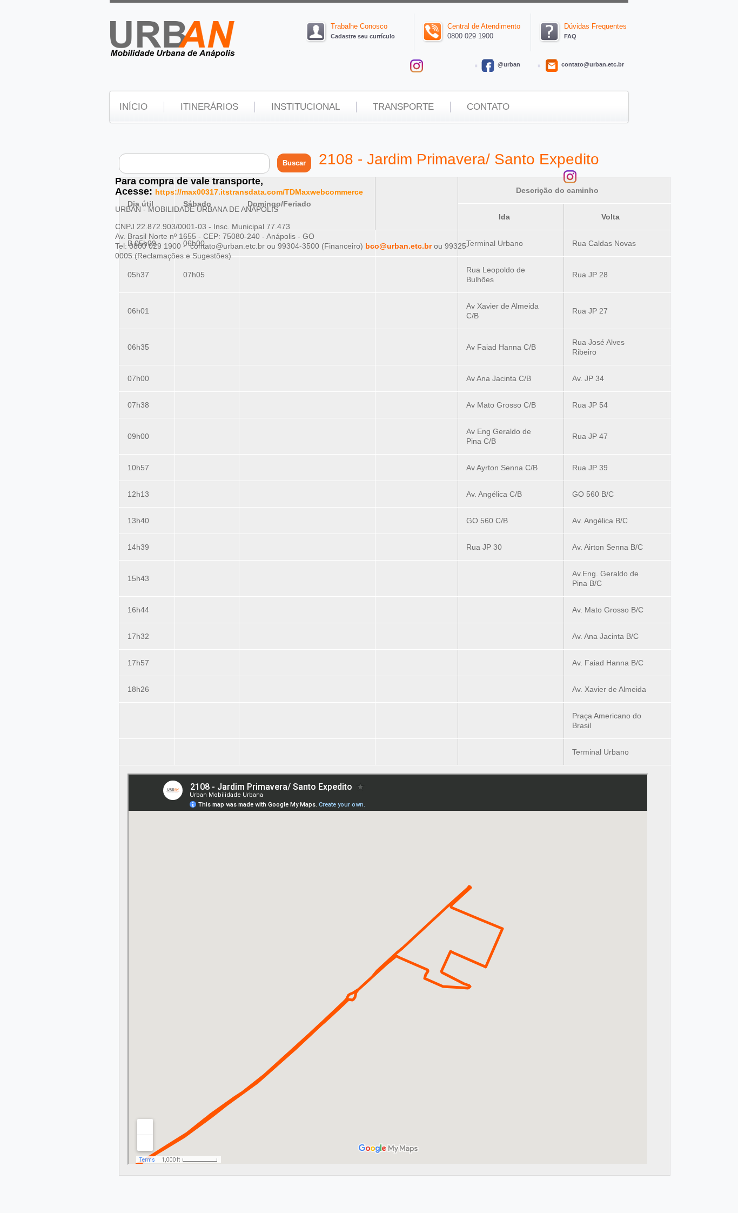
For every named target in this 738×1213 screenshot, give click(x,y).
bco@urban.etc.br (398, 246)
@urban (509, 64)
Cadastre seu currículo (363, 36)
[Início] (173, 55)
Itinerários (209, 107)
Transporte (403, 107)
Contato (488, 107)
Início (133, 107)
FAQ (570, 36)
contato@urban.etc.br (592, 64)
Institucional (305, 107)
